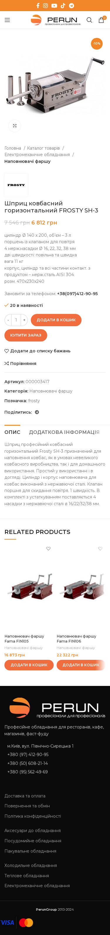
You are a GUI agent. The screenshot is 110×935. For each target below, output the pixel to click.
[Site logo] (54, 19)
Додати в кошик (56, 319)
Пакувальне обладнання (30, 851)
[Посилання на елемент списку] (55, 754)
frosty (34, 400)
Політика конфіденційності (32, 816)
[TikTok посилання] (63, 5)
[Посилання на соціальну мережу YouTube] (54, 5)
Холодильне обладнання (30, 865)
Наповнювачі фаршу (27, 161)
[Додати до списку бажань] (48, 548)
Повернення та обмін (27, 806)
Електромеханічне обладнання (37, 154)
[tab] (12, 431)
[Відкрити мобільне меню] (7, 20)
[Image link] (55, 707)
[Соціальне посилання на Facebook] (38, 5)
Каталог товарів (44, 148)
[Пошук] (89, 20)
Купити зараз (25, 335)
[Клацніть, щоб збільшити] (15, 126)
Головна (13, 148)
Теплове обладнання (26, 875)
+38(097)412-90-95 (77, 293)
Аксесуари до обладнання (32, 830)
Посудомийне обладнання (32, 840)
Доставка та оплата (24, 796)
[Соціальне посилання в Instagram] (45, 5)
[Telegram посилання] (71, 5)
